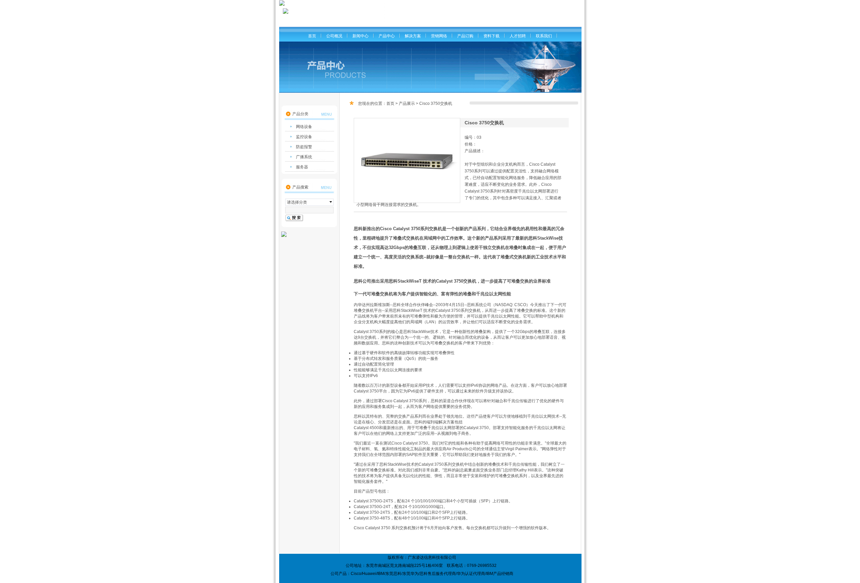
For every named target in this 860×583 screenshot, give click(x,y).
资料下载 (491, 36)
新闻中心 (360, 36)
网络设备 (304, 126)
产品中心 (387, 36)
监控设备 (304, 136)
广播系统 (304, 157)
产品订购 (465, 36)
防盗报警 (304, 146)
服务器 (302, 167)
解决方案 (413, 36)
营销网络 (439, 36)
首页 (312, 36)
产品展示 (407, 103)
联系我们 (544, 36)
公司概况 (334, 36)
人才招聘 (518, 36)
